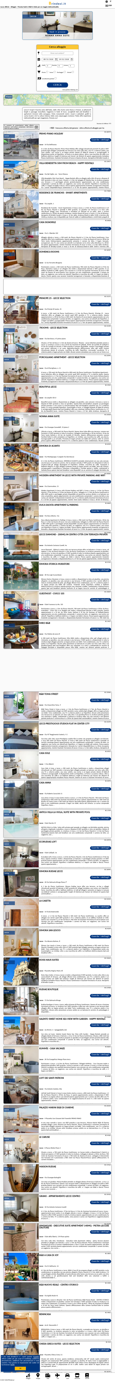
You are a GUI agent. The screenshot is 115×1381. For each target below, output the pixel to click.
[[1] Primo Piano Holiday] (21, 145)
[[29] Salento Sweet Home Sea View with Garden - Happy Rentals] (21, 1031)
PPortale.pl (11, 1380)
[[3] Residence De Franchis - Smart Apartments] (21, 204)
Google (36, 1357)
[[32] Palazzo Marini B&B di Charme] (21, 1119)
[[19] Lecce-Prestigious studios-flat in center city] (21, 735)
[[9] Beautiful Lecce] (21, 398)
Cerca (57, 85)
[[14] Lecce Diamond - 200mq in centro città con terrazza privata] (21, 546)
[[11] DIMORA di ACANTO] (21, 458)
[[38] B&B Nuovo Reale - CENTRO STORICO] (21, 1296)
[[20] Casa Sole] (21, 765)
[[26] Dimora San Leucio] (21, 942)
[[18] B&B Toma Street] (21, 706)
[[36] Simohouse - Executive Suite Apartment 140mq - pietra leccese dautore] (21, 1237)
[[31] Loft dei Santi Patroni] (21, 1090)
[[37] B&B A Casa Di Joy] (21, 1267)
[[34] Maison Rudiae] (21, 1178)
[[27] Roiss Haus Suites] (21, 972)
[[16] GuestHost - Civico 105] (21, 605)
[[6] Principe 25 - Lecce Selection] (21, 310)
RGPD (12, 1365)
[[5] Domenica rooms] (21, 263)
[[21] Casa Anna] (21, 794)
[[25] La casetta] (21, 912)
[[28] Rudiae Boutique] (21, 1001)
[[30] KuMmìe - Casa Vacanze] (21, 1060)
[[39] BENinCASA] (21, 1326)
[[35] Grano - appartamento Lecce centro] (21, 1208)
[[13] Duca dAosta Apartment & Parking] (21, 517)
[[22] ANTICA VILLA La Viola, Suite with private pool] (21, 824)
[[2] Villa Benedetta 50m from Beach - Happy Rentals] (21, 175)
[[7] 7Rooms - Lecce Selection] (21, 339)
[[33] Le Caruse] (21, 1149)
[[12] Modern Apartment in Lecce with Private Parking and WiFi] (21, 487)
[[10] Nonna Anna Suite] (21, 428)
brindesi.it (57, 4)
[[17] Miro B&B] (21, 635)
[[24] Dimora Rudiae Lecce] (21, 883)
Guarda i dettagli (100, 140)
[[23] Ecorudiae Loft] (21, 853)
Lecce (6, 136)
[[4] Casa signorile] (21, 234)
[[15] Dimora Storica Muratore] (21, 576)
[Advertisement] (57, 670)
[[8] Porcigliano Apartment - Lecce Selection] (21, 369)
